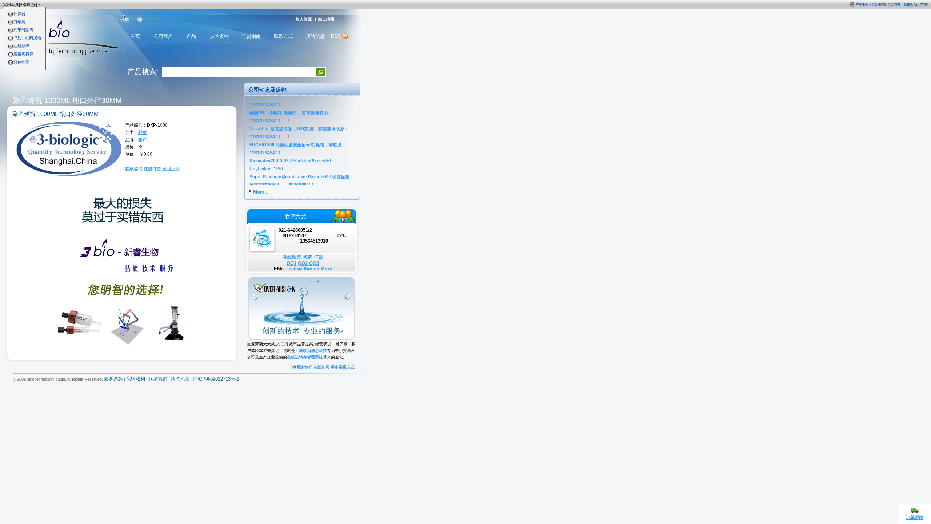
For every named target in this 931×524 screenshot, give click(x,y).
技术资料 (219, 36)
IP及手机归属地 (27, 38)
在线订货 (152, 168)
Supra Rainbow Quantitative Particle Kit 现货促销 (299, 155)
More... (261, 192)
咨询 (307, 257)
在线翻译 (21, 46)
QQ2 (303, 263)
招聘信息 (315, 36)
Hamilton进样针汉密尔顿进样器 (280, 171)
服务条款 (113, 379)
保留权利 (135, 379)
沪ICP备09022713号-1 (216, 379)
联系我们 (157, 379)
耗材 (142, 132)
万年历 (19, 22)
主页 (135, 36)
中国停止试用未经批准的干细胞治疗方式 (892, 4)
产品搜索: (143, 72)
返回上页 (171, 168)
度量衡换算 (23, 54)
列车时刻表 (23, 30)
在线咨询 (134, 168)
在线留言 (292, 257)
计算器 (19, 14)
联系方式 (283, 36)
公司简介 (163, 36)
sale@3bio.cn (304, 268)
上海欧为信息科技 (311, 350)
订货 (318, 257)
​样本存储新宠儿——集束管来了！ (282, 163)
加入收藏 (304, 19)
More (326, 268)
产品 (191, 36)
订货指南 (251, 36)
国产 (142, 139)
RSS (336, 36)
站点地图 (326, 19)
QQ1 (291, 263)
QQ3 (314, 263)
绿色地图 (21, 62)
